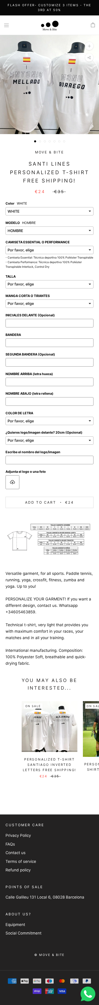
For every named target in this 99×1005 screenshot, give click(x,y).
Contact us (16, 852)
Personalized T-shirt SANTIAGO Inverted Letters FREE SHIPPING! (49, 764)
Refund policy (18, 870)
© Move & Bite (49, 955)
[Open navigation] (6, 25)
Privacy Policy (18, 835)
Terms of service (21, 861)
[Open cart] (93, 25)
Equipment (15, 924)
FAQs (10, 844)
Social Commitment (23, 933)
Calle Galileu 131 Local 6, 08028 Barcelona (45, 897)
